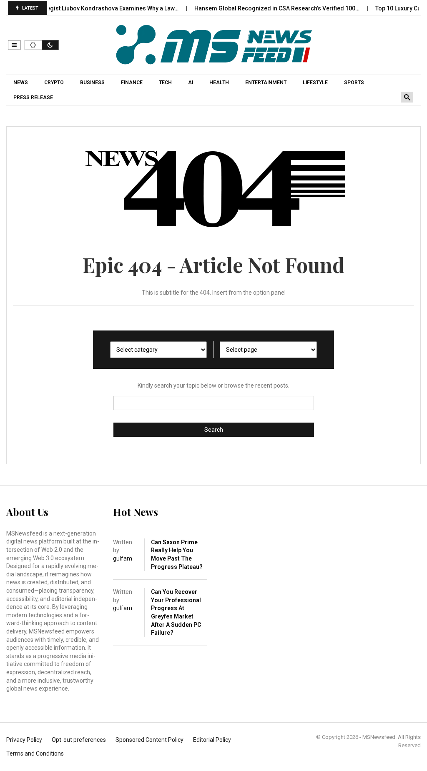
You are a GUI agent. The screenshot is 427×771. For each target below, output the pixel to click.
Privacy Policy (24, 739)
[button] (14, 45)
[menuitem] (21, 82)
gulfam (122, 558)
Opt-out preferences (79, 739)
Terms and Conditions (35, 753)
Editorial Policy (212, 739)
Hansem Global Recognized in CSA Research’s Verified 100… (268, 8)
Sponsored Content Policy (149, 739)
